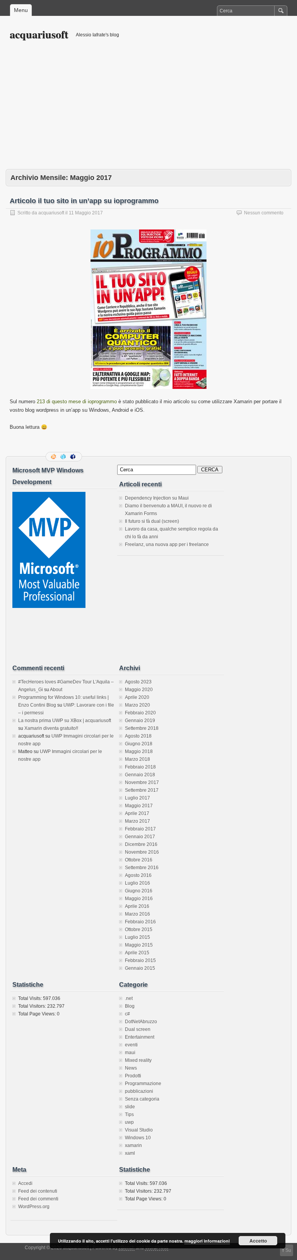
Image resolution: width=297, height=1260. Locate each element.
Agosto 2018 (138, 736)
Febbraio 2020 (140, 713)
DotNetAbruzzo (141, 1021)
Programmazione (143, 1083)
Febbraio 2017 (140, 829)
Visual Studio (139, 1130)
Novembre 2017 (142, 782)
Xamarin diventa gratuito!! (51, 728)
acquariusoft (39, 34)
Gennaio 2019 (140, 720)
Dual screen (137, 1029)
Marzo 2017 (137, 821)
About (56, 689)
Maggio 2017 (139, 805)
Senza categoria (142, 1099)
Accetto (258, 1240)
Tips (129, 1114)
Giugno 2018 (138, 743)
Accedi (25, 1183)
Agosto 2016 (138, 875)
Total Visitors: (32, 1006)
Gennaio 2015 (140, 968)
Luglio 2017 (137, 798)
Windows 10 (138, 1137)
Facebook (73, 457)
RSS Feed (54, 457)
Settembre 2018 (142, 728)
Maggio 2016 (139, 898)
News (131, 1068)
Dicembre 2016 (141, 844)
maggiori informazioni (207, 1241)
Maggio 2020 (139, 689)
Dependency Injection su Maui (157, 498)
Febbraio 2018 (140, 767)
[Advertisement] (148, 111)
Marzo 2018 (137, 759)
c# (127, 1014)
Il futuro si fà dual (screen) (152, 521)
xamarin (133, 1145)
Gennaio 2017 (140, 836)
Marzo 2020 (137, 705)
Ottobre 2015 (138, 929)
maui (130, 1052)
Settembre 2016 (142, 867)
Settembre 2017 (142, 790)
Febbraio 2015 (140, 960)
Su (288, 1250)
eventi (131, 1045)
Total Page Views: (37, 1014)
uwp (129, 1122)
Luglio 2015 (137, 937)
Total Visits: (30, 998)
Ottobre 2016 (138, 860)
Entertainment (139, 1037)
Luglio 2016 (137, 883)
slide (130, 1106)
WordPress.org (34, 1206)
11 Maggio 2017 (86, 213)
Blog (130, 1006)
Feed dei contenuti (37, 1191)
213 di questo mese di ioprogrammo (77, 401)
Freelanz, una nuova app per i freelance (167, 544)
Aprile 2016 (137, 906)
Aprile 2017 (137, 813)
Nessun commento (263, 213)
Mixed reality (138, 1060)
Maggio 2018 (139, 751)
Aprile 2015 (137, 952)
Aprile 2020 (137, 697)
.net (129, 998)
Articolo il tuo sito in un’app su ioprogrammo (84, 201)
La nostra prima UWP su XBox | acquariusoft (64, 720)
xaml (130, 1153)
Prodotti (133, 1076)
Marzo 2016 (137, 914)
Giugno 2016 (138, 891)
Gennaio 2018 (140, 774)
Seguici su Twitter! (64, 457)
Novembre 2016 (142, 852)
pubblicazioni (139, 1091)
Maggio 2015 (139, 945)
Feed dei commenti (38, 1199)
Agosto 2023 (138, 682)
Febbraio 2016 (140, 921)
